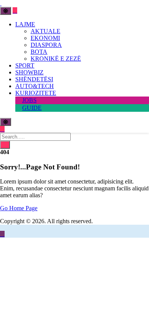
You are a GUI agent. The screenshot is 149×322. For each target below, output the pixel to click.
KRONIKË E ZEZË (56, 58)
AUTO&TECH (34, 86)
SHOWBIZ (29, 72)
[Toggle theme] (5, 11)
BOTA (39, 51)
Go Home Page (18, 208)
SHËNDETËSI (34, 79)
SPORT (24, 65)
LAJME (25, 24)
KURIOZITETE (35, 93)
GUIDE (32, 108)
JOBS (29, 100)
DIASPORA (46, 45)
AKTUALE (45, 31)
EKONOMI (45, 38)
